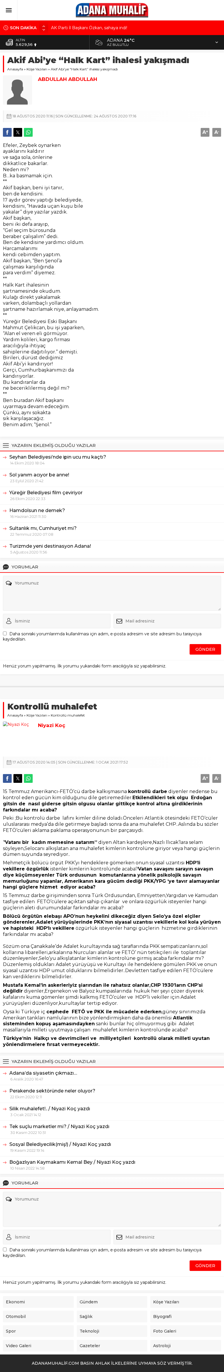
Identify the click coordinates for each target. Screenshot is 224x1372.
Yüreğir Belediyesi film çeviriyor (46, 492)
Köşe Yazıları (37, 69)
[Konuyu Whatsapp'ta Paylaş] (28, 132)
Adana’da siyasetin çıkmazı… (43, 1073)
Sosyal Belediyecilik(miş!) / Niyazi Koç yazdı (60, 1144)
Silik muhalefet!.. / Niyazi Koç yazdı (49, 1108)
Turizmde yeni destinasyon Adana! (50, 546)
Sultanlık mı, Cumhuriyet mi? (43, 528)
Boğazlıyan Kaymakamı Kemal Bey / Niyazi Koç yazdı (72, 1162)
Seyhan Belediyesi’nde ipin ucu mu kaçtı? (57, 457)
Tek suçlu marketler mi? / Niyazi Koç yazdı (59, 1126)
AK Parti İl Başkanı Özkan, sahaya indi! (89, 27)
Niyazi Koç (51, 725)
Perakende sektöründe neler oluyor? (52, 1091)
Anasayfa (15, 69)
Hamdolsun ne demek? (37, 510)
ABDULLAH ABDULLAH (67, 79)
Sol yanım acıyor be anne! (39, 475)
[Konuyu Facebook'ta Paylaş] (7, 132)
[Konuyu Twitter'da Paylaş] (17, 132)
